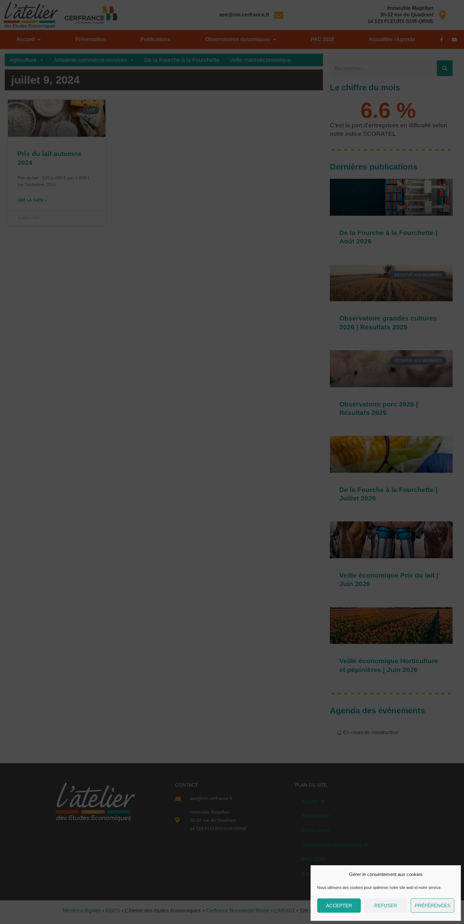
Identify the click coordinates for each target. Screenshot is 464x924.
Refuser (385, 905)
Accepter (339, 905)
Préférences (432, 905)
